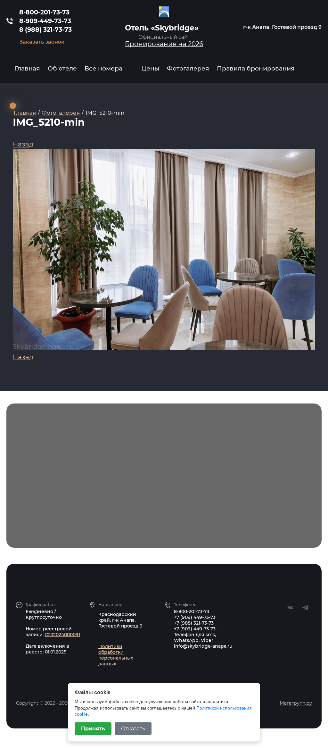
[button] (42, 41)
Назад (23, 144)
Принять (93, 729)
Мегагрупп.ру (296, 703)
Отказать (133, 729)
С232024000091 (62, 634)
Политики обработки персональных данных (115, 655)
